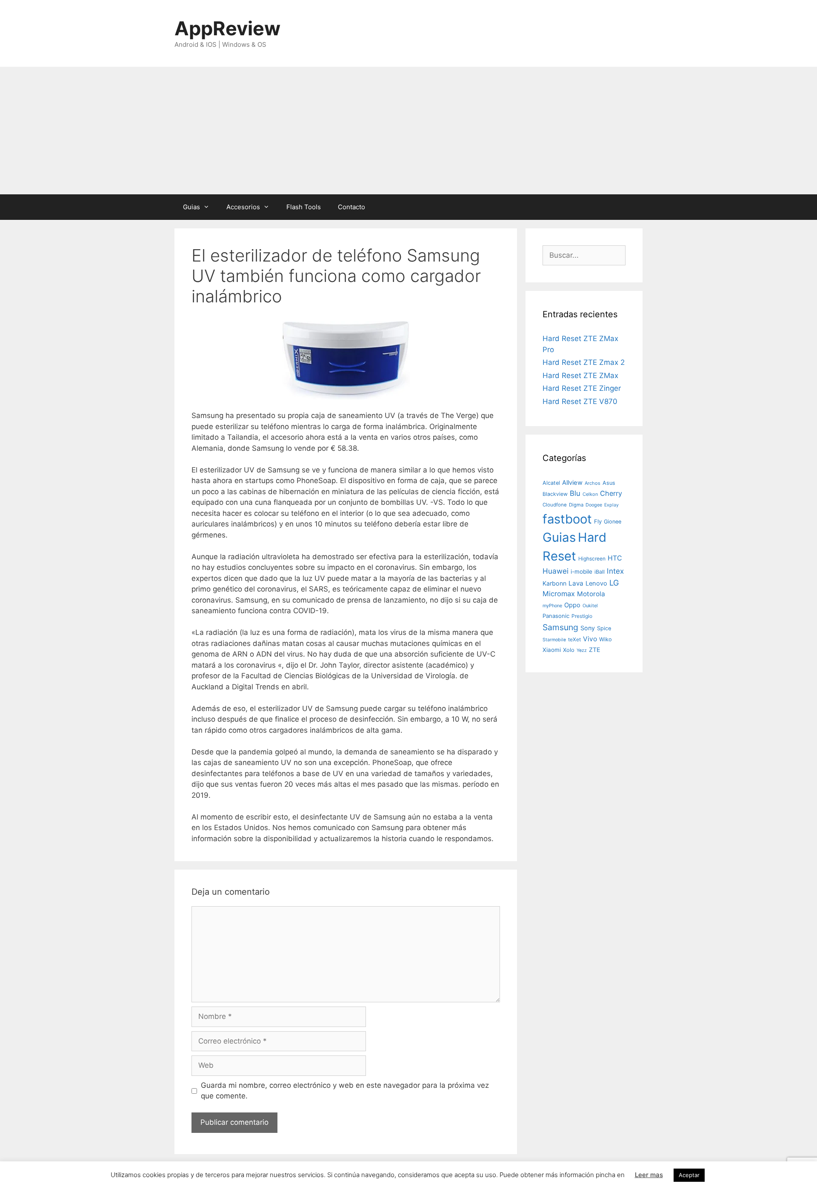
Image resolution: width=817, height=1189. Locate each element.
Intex (615, 570)
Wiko (605, 639)
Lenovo (596, 583)
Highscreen (592, 558)
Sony (587, 627)
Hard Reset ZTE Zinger (582, 388)
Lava (575, 583)
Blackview (555, 494)
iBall (599, 572)
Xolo (568, 649)
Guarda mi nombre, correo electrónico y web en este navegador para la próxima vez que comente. (345, 1091)
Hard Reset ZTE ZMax (580, 375)
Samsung (560, 627)
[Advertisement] (408, 130)
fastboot (567, 519)
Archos (592, 483)
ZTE (594, 649)
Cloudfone (555, 505)
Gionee (612, 521)
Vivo (590, 639)
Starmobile (554, 640)
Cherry (611, 493)
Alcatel (551, 483)
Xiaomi (552, 649)
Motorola (591, 594)
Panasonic (556, 615)
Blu (575, 493)
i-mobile (581, 571)
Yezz (582, 650)
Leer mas (649, 1175)
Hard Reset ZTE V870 (580, 401)
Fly (598, 521)
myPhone (552, 606)
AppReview (227, 28)
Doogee (594, 505)
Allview (572, 482)
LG (614, 582)
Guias (191, 207)
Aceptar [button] (689, 1175)
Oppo (572, 605)
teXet (574, 639)
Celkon (590, 494)
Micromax (559, 593)
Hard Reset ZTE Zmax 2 (584, 362)
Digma (576, 505)
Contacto (351, 207)
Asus (609, 483)
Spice (604, 628)
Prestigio (581, 616)
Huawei (555, 570)
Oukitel (590, 606)
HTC (615, 558)
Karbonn (554, 583)
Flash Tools (303, 207)
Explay (611, 505)
